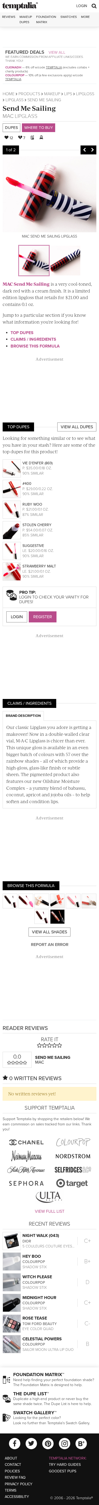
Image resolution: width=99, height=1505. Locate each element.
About (11, 1458)
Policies (12, 1471)
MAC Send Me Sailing (26, 284)
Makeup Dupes (26, 19)
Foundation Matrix (46, 19)
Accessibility (17, 1496)
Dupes (11, 127)
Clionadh (13, 67)
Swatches (68, 17)
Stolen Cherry (36, 525)
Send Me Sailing (29, 108)
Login (81, 6)
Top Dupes (22, 332)
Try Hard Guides (65, 1464)
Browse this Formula (35, 346)
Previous (84, 149)
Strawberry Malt (39, 566)
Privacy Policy (18, 1484)
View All (57, 52)
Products (29, 94)
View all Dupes (77, 427)
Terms (10, 1490)
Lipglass (14, 100)
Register (42, 617)
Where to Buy (38, 127)
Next (92, 149)
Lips (68, 94)
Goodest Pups (62, 1471)
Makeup (52, 94)
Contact (13, 1464)
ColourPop (14, 75)
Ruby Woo (32, 504)
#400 (26, 483)
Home (9, 94)
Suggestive (33, 545)
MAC (8, 116)
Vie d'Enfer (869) (37, 463)
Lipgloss (85, 94)
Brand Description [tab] (23, 716)
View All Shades (49, 932)
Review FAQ (15, 1477)
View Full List (49, 1211)
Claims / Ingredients (33, 339)
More (85, 17)
